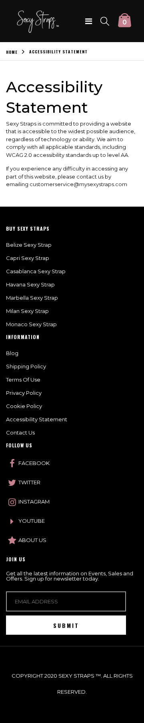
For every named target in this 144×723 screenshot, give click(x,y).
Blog (12, 353)
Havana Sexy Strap (30, 284)
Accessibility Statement (36, 419)
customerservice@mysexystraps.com (78, 184)
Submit (66, 625)
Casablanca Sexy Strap (36, 271)
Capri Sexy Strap (27, 258)
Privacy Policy (24, 393)
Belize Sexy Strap (29, 245)
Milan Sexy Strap (27, 311)
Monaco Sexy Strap (31, 324)
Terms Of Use (23, 379)
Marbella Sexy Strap (32, 297)
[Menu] (88, 21)
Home (12, 52)
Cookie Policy (24, 406)
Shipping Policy (26, 366)
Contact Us (20, 432)
